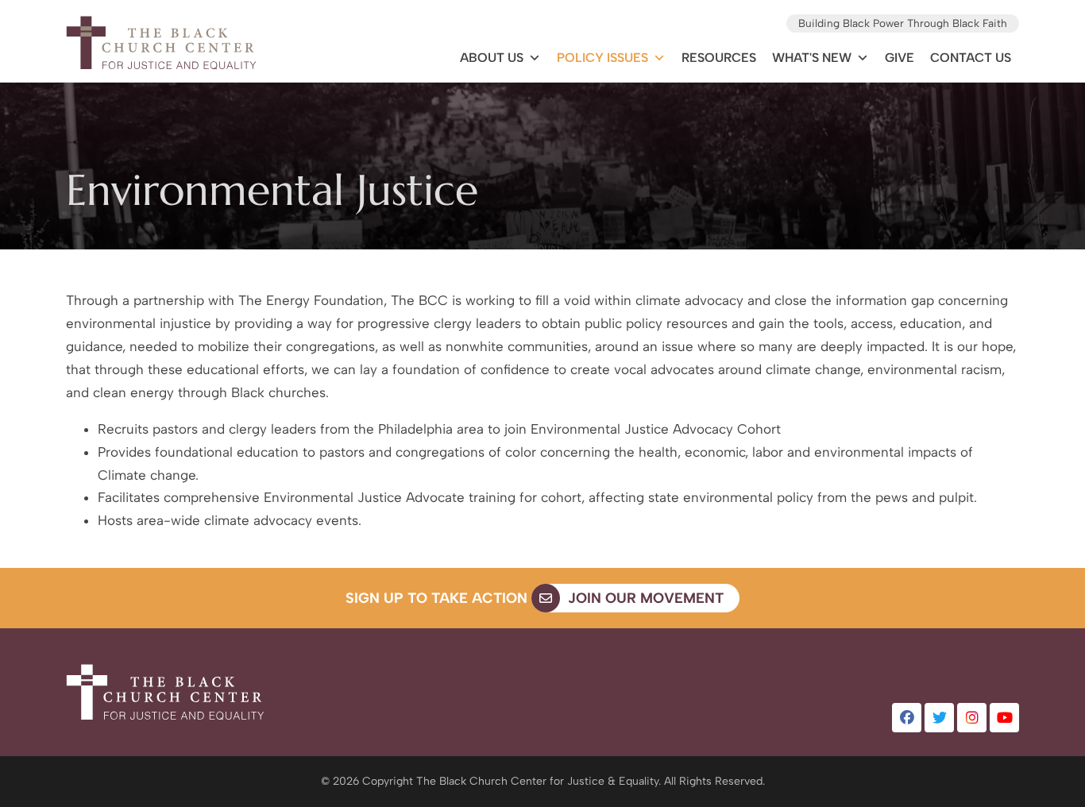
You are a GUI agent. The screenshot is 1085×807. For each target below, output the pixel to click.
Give (899, 57)
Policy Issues (602, 57)
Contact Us (970, 57)
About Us (491, 57)
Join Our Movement (644, 598)
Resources (719, 57)
